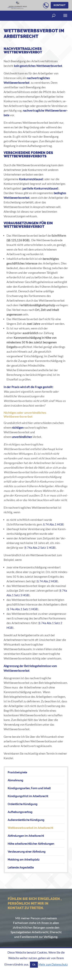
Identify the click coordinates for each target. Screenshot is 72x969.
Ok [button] (34, 964)
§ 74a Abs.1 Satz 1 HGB (22, 609)
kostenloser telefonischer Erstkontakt (46, 6)
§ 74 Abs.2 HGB (47, 581)
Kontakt (59, 5)
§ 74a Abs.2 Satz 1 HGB (40, 547)
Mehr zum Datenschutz (53, 964)
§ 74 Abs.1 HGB (53, 524)
